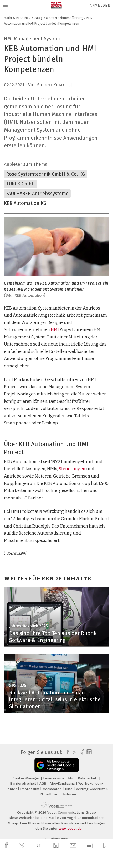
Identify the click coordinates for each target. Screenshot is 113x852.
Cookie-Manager (27, 778)
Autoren (69, 794)
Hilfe (69, 789)
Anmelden (100, 5)
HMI (55, 329)
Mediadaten (53, 789)
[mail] (74, 845)
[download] (90, 845)
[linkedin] (57, 845)
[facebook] (7, 845)
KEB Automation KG (25, 203)
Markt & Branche (16, 18)
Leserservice (54, 778)
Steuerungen (72, 468)
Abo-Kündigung (63, 783)
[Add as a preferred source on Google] (56, 765)
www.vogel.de (70, 828)
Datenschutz (88, 778)
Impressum (30, 789)
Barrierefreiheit (23, 783)
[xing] (39, 845)
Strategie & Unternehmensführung (57, 18)
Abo (71, 778)
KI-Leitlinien (50, 794)
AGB (43, 783)
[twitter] (22, 845)
